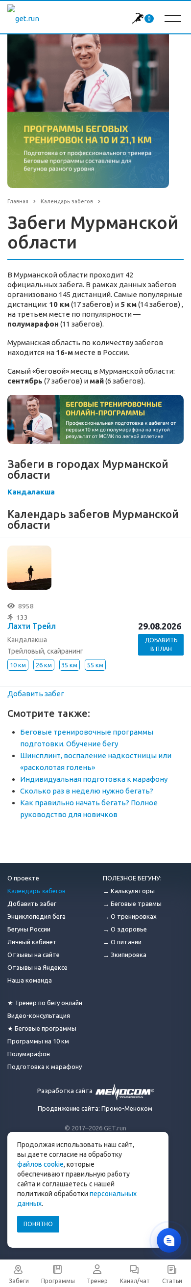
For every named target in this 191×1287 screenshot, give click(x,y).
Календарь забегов (36, 890)
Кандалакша (31, 492)
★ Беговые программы (41, 1028)
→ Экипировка (124, 954)
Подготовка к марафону (44, 1066)
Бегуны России (28, 929)
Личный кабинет (32, 941)
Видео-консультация (38, 1015)
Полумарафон (28, 1053)
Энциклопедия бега (36, 916)
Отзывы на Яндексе (37, 967)
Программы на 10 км (38, 1041)
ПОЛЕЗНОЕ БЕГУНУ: (132, 878)
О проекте (23, 878)
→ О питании (122, 941)
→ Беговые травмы (132, 903)
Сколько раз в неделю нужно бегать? (86, 791)
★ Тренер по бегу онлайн (44, 1002)
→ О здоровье (125, 929)
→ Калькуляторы (129, 890)
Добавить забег (35, 693)
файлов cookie (40, 1164)
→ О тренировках (130, 916)
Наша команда (29, 980)
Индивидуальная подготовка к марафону (93, 779)
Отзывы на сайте (33, 954)
